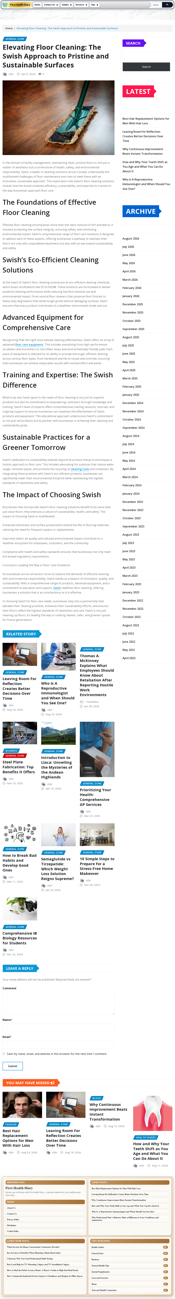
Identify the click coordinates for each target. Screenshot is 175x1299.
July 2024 (128, 444)
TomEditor (92, 701)
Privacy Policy (13, 1219)
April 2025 (129, 370)
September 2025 (133, 329)
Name (7, 1020)
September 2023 (133, 526)
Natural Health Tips (100, 1265)
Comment (9, 988)
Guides (65, 5)
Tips (93, 5)
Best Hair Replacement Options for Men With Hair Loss (18, 1138)
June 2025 (129, 353)
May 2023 (129, 559)
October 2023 (132, 518)
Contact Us (49, 5)
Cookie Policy (13, 1231)
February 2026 (132, 288)
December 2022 (133, 600)
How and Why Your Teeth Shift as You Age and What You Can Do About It (145, 166)
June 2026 (129, 255)
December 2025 (133, 304)
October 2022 (132, 617)
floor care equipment (29, 344)
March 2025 (130, 378)
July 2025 (128, 345)
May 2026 (129, 263)
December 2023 (133, 502)
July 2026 (128, 247)
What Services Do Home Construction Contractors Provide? (33, 1247)
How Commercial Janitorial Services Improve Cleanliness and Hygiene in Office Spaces (45, 1276)
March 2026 (130, 280)
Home (37, 5)
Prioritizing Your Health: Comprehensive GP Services (95, 797)
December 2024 (133, 403)
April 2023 (129, 567)
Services (80, 5)
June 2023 (129, 551)
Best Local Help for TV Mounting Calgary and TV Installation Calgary (38, 1264)
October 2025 (132, 321)
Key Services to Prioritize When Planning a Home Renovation (33, 1252)
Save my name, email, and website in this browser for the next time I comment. (57, 1054)
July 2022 (128, 633)
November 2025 (133, 312)
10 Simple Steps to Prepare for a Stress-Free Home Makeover (97, 866)
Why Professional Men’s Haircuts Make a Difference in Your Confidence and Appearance (125, 1218)
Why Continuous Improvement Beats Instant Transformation (108, 1112)
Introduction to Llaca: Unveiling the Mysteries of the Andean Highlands (56, 767)
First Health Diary (20, 5)
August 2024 (131, 436)
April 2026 (129, 271)
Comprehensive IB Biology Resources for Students (20, 938)
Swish (57, 588)
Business (95, 1259)
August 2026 (131, 238)
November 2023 (133, 510)
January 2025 (131, 395)
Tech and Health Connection (104, 1290)
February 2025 (132, 386)
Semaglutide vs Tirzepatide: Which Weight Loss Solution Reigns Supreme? (57, 868)
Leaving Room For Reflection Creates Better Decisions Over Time (19, 688)
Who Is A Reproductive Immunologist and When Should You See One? (58, 693)
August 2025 (131, 337)
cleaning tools (80, 469)
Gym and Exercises (100, 1278)
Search (133, 43)
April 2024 (129, 469)
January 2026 (131, 296)
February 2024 (132, 485)
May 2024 (129, 461)
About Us (11, 1207)
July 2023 (128, 543)
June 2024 (129, 452)
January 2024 (131, 493)
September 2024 (133, 428)
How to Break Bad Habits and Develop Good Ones (20, 862)
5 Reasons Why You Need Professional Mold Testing (30, 1258)
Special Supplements (101, 1271)
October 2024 (132, 419)
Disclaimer (11, 1225)
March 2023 (130, 576)
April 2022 (129, 658)
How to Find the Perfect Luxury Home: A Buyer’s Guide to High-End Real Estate (42, 1270)
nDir (11, 74)
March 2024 (130, 477)
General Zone (97, 1253)
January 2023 (131, 592)
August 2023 (131, 534)
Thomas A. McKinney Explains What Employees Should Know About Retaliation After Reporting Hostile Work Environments (97, 675)
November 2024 (133, 411)
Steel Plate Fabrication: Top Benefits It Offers (19, 766)
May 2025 (129, 362)
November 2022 (133, 609)
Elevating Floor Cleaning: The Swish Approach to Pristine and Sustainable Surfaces (67, 28)
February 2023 (132, 584)
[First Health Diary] (5, 5)
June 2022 (129, 642)
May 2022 (129, 650)
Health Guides (98, 1247)
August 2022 (131, 625)
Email (7, 1037)
